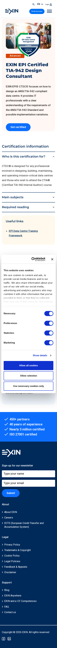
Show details (40, 355)
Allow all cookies (28, 365)
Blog (6, 590)
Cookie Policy (12, 555)
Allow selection (28, 375)
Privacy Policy (12, 544)
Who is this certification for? (23, 156)
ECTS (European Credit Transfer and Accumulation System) (24, 525)
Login (47, 4)
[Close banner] (52, 259)
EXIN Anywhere (12, 595)
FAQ (6, 606)
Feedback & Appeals (15, 566)
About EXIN (10, 512)
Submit (11, 493)
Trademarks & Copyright (17, 550)
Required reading (15, 207)
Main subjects (12, 197)
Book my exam (37, 11)
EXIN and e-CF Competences (20, 601)
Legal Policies (12, 561)
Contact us (10, 612)
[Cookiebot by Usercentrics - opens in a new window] (33, 259)
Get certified (18, 127)
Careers (8, 517)
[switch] (48, 323)
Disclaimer (10, 572)
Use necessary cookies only (28, 386)
